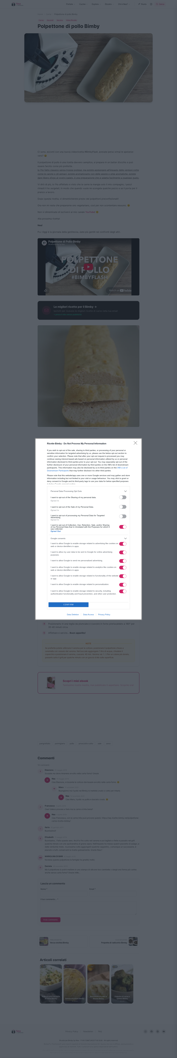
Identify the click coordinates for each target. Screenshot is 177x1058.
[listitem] (88, 491)
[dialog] (88, 529)
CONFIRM (68, 605)
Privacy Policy (104, 614)
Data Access (88, 614)
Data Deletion (73, 614)
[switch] (122, 497)
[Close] (136, 443)
